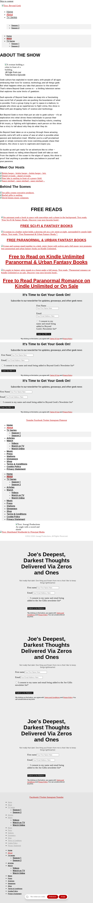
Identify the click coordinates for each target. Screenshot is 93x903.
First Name (41, 305)
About (9, 39)
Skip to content (6, 1)
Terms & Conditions (17, 464)
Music (10, 451)
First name (32, 587)
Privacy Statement (16, 469)
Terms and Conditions (52, 697)
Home (9, 36)
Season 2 (15, 28)
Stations (11, 456)
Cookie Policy (14, 466)
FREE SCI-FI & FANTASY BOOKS (46, 226)
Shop (9, 461)
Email (39, 313)
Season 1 (15, 25)
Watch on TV (18, 446)
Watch (10, 440)
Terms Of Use (54, 339)
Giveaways (12, 459)
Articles (11, 438)
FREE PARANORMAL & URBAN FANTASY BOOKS (46, 240)
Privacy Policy (67, 339)
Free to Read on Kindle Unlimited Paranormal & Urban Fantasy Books (46, 259)
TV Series (12, 17)
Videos (15, 443)
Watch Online (18, 448)
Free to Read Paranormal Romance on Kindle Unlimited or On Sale (46, 283)
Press (10, 454)
